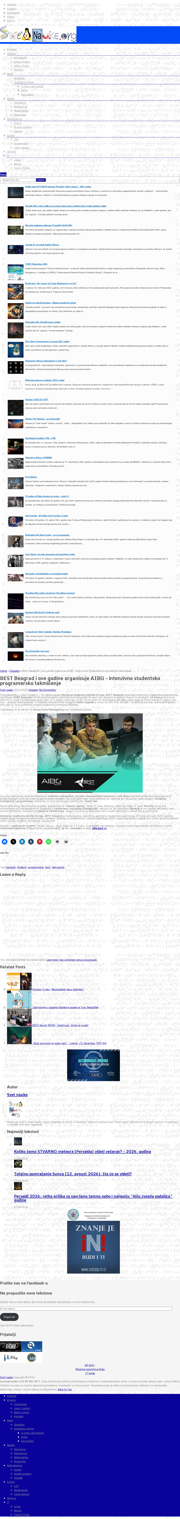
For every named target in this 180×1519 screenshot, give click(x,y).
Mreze (17, 164)
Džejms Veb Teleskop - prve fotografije (42, 418)
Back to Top (65, 1389)
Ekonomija (20, 106)
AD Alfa (89, 1365)
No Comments (47, 690)
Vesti (10, 73)
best (47, 867)
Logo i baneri (22, 61)
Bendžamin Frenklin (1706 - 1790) (40, 438)
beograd (10, 867)
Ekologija (20, 102)
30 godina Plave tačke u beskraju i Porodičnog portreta (50, 592)
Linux (17, 160)
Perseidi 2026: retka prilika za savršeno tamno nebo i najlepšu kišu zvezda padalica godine (66, 205)
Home (3, 671)
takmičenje (58, 867)
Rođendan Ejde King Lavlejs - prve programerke (47, 534)
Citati (24, 90)
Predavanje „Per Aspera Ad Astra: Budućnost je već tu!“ (51, 283)
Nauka (11, 98)
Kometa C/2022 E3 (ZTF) (36, 399)
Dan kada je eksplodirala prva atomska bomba (46, 573)
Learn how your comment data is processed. (71, 960)
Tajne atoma (21, 147)
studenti (22, 867)
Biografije (20, 114)
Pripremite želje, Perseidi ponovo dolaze (43, 322)
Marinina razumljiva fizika (90, 1369)
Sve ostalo (27, 94)
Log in (11, 20)
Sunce (17, 123)
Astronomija (14, 119)
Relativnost (21, 143)
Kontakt (11, 4)
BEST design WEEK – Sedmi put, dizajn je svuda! (60, 1025)
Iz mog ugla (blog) (32, 86)
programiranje (36, 867)
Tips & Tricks (22, 168)
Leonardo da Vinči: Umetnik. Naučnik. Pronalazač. (48, 631)
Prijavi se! (9, 1317)
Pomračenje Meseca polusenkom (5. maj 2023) (46, 360)
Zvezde (18, 131)
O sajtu (11, 8)
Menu (3, 174)
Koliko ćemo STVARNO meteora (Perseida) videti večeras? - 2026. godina (58, 186)
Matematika (21, 110)
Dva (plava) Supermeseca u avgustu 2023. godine (47, 341)
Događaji (19, 78)
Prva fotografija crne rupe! (37, 651)
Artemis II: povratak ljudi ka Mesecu (42, 244)
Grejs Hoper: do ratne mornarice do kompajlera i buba (50, 554)
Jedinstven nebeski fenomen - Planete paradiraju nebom (50, 302)
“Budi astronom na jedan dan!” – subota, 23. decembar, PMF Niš (69, 1043)
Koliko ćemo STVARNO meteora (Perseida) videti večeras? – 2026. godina (82, 1151)
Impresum (13, 12)
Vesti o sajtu (21, 65)
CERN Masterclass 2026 (36, 263)
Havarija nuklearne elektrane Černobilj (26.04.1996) (48, 225)
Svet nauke (6, 690)
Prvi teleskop (31, 476)
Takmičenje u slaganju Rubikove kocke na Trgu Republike (65, 1007)
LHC (16, 139)
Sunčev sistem (22, 127)
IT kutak (90, 1373)
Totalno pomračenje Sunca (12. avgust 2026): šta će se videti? (73, 1174)
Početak (11, 49)
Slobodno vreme (24, 82)
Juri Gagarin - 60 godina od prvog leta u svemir (46, 515)
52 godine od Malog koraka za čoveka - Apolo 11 (47, 496)
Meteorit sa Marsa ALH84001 (38, 457)
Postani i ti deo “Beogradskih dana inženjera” (58, 989)
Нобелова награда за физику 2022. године (45, 380)
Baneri (11, 16)
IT (8, 155)
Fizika (10, 135)
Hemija (11, 151)
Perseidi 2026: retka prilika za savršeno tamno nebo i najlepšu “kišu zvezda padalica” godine (93, 1198)
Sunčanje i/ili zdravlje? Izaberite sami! (42, 612)
